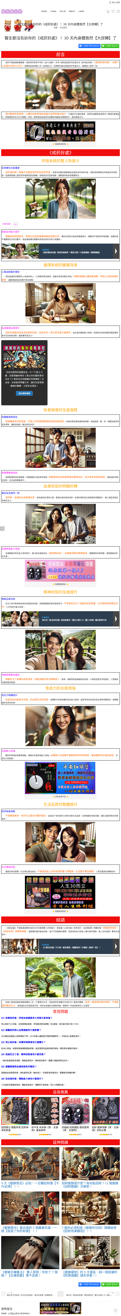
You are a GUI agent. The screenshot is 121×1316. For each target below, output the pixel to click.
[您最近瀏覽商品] (115, 1310)
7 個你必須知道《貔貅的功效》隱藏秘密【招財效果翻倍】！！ (89, 1229)
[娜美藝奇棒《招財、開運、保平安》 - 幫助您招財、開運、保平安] (11, 11)
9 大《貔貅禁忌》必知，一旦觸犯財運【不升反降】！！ (30, 1184)
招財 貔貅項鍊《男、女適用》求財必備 (105, 1129)
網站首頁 (44, 11)
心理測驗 (81, 11)
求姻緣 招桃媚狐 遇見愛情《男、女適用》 (75, 1129)
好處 (11, 276)
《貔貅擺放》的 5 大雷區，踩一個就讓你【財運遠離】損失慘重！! (89, 1273)
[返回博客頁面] (60, 1294)
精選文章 (72, 11)
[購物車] (108, 11)
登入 (13, 1313)
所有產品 (53, 11)
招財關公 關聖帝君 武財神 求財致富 (14, 1129)
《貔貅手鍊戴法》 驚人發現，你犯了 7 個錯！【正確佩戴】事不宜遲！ (29, 1273)
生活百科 (63, 27)
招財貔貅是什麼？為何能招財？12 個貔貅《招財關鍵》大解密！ (90, 1184)
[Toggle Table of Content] (14, 224)
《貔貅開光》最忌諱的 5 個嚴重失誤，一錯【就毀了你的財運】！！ (29, 1229)
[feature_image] (15, 1110)
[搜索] (118, 11)
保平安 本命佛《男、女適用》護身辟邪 (44, 1129)
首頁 (56, 27)
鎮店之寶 (62, 11)
